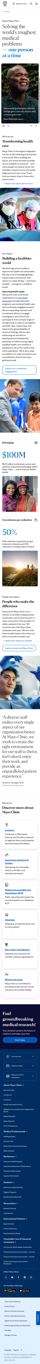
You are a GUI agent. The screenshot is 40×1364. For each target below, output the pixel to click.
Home (7, 11)
